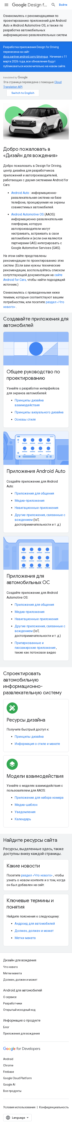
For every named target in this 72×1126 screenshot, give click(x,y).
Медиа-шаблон (26, 805)
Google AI (9, 1084)
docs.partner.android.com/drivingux (25, 56)
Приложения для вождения (21, 1033)
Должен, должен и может (34, 931)
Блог (6, 1027)
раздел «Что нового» (37, 875)
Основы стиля (25, 419)
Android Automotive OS (27, 214)
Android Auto (20, 193)
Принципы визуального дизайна (39, 412)
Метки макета (25, 938)
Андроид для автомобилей (35, 923)
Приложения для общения (34, 493)
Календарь (23, 819)
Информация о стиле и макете (37, 744)
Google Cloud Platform (17, 1078)
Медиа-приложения (29, 501)
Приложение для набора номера (39, 798)
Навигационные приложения (36, 508)
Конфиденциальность (54, 1107)
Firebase (8, 1071)
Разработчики (12, 1003)
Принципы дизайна (29, 737)
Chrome (8, 1065)
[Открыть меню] (6, 5)
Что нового (10, 967)
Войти (63, 4)
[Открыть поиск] (53, 4)
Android (8, 1059)
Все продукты (12, 1091)
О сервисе (10, 997)
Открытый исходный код (19, 1009)
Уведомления (25, 812)
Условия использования (19, 1107)
